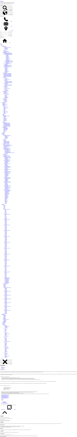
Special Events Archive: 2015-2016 (7, 185)
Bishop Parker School (6, 51)
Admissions (4, 104)
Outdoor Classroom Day (7, 178)
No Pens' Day (6, 159)
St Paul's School (5, 120)
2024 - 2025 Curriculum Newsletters (7, 287)
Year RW (6, 254)
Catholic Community (5, 46)
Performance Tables (6, 129)
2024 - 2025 (6, 101)
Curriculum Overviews (6, 106)
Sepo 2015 (6, 67)
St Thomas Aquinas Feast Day (7, 155)
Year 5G (6, 264)
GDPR (3, 114)
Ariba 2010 (7, 57)
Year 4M (6, 246)
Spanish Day (6, 197)
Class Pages (2, 204)
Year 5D (6, 234)
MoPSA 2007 (6, 72)
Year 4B (6, 257)
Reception (5, 118)
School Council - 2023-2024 (6, 141)
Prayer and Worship (4, 98)
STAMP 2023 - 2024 (7, 90)
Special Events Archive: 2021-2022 (7, 166)
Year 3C (6, 262)
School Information (3, 102)
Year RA (6, 266)
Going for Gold (6, 195)
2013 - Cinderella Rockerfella (8, 150)
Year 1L (6, 249)
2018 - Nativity (5, 147)
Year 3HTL (6, 221)
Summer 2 (5, 284)
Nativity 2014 (6, 192)
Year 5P (6, 258)
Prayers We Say (5, 100)
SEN (4, 130)
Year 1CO (6, 237)
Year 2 (4, 206)
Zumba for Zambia (7, 66)
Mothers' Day (7, 62)
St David (6, 95)
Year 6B (6, 247)
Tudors (5, 336)
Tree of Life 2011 (6, 69)
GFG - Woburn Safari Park (7, 190)
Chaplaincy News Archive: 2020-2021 (7, 74)
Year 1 (5, 210)
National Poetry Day (7, 189)
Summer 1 (6, 288)
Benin (5, 348)
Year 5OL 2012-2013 (7, 282)
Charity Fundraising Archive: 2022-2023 (8, 53)
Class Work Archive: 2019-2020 (7, 236)
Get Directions (12, 30)
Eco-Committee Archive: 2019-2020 (8, 82)
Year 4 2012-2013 (6, 281)
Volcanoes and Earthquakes (7, 341)
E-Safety (6, 333)
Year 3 (5, 211)
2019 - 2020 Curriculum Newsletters (7, 306)
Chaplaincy (5, 116)
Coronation (6, 164)
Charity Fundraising (4, 52)
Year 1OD (6, 231)
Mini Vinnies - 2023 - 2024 (7, 88)
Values (4, 131)
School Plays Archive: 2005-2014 (7, 149)
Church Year (5, 99)
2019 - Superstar (5, 146)
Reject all (1, 420)
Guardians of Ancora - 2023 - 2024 (8, 84)
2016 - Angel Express (6, 148)
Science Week (6, 175)
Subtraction (5, 320)
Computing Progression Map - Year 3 (5, 396)
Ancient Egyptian (6, 347)
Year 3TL (6, 251)
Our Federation (4, 103)
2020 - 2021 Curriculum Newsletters (7, 302)
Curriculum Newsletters (5, 283)
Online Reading (4, 322)
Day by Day (5, 91)
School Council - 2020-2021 (6, 142)
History (4, 109)
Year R (5, 214)
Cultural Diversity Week (7, 161)
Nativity (6, 201)
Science (4, 113)
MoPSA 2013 (6, 68)
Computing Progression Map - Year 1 (5, 395)
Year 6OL (6, 253)
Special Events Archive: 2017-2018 (7, 177)
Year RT (6, 225)
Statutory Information (5, 127)
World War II (6, 346)
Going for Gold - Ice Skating (8, 186)
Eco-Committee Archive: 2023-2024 (8, 81)
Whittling (6, 136)
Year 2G (6, 226)
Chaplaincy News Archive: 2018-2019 (7, 75)
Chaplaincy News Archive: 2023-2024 (7, 73)
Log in (2, 358)
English (4, 108)
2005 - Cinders (6, 153)
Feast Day (6, 203)
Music (4, 110)
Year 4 (4, 207)
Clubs (3, 134)
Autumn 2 (5, 286)
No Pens (6, 200)
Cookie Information (4, 401)
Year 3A (6, 274)
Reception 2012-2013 (7, 278)
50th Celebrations (6, 179)
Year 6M (6, 213)
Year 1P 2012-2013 (7, 279)
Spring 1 (6, 289)
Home (2, 45)
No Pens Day (6, 183)
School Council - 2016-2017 (6, 143)
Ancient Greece (6, 353)
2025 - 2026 (6, 48)
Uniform (3, 132)
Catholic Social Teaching (6, 93)
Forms (4, 117)
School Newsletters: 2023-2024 (7, 123)
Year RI (6, 248)
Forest (5, 138)
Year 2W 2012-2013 (7, 280)
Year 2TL (6, 232)
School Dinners (5, 119)
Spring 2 (4, 285)
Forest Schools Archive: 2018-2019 (7, 135)
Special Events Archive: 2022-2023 (7, 163)
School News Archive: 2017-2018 (7, 125)
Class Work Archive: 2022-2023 (7, 219)
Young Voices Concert (7, 188)
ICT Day (6, 199)
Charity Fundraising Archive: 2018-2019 (8, 63)
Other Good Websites (7, 326)
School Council (4, 139)
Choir (4, 77)
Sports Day (6, 176)
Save (5, 436)
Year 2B (6, 238)
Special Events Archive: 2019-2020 (7, 169)
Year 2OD (6, 255)
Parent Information (4, 115)
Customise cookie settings (7, 420)
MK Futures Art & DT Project (8, 187)
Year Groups (4, 324)
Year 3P (6, 268)
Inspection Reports (5, 128)
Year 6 (4, 208)
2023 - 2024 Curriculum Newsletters (7, 291)
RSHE (4, 112)
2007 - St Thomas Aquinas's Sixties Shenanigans (9, 152)
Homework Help (3, 314)
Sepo (4, 50)
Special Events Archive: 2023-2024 (7, 160)
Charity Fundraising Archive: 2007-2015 (9, 54)
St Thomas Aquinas (7, 94)
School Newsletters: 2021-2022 (7, 124)
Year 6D (6, 218)
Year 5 (5, 212)
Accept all (3, 420)
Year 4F (6, 228)
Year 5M (6, 252)
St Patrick (6, 96)
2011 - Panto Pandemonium (7, 151)
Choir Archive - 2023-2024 (7, 79)
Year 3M (6, 233)
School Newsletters (4, 122)
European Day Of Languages (8, 171)
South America (6, 351)
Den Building (6, 137)
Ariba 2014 (7, 55)
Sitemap (2, 399)
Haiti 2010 (7, 58)
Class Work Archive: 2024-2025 (7, 209)
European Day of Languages (8, 173)
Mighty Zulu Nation (7, 172)
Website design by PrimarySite (8, 409)
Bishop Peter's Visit (7, 191)
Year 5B (6, 217)
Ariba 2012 (7, 56)
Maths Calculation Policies (6, 319)
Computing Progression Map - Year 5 (5, 397)
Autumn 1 (6, 290)
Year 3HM (6, 239)
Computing (5, 107)
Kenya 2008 (7, 59)
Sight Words (6, 327)
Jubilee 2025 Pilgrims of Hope (8, 47)
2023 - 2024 (6, 49)
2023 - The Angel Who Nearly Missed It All (8, 145)
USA (5, 357)
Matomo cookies (3, 429)
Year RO (6, 242)
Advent (5, 202)
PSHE (4, 111)
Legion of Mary (6, 86)
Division (4, 321)
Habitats (6, 334)
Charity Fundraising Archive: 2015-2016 (9, 60)
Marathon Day (6, 64)
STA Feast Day (6, 162)
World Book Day (6, 158)
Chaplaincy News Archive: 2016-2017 (7, 76)
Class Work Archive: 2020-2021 (7, 230)
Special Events (4, 154)
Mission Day (6, 194)
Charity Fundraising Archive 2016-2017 (9, 61)
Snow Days (6, 198)
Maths (5, 329)
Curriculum (4, 105)
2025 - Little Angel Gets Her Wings (7, 144)
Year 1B (6, 220)
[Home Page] (1, 1)
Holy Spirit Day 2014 (7, 193)
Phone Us (11, 21)
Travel (4, 121)
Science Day (6, 170)
